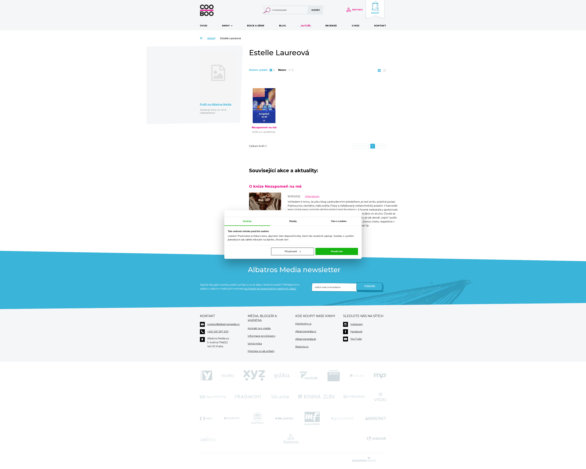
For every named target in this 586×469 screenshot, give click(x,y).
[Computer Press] (333, 375)
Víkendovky (312, 196)
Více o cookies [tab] (339, 221)
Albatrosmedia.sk (305, 339)
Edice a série (255, 25)
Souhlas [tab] (247, 221)
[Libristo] (207, 438)
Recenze (331, 25)
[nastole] (309, 375)
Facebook (356, 331)
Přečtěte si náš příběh (261, 351)
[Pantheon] (257, 418)
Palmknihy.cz (303, 323)
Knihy (226, 25)
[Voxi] (380, 396)
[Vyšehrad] (354, 396)
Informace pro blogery (261, 336)
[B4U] (212, 396)
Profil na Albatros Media (215, 104)
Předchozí (360, 146)
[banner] (211, 10)
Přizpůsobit (291, 251)
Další (381, 146)
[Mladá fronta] (312, 418)
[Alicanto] (279, 396)
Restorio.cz (302, 346)
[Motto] (227, 375)
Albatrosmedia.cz (305, 331)
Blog (282, 25)
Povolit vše (337, 251)
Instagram (356, 324)
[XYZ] (254, 375)
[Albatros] (206, 375)
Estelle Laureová (263, 132)
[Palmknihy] (231, 418)
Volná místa (255, 343)
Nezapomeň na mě (264, 127)
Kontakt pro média (259, 328)
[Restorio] (291, 438)
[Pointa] (284, 418)
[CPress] (357, 375)
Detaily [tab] (293, 221)
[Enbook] (376, 438)
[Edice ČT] (206, 418)
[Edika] (282, 375)
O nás (355, 25)
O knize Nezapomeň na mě (275, 186)
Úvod (203, 25)
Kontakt (380, 25)
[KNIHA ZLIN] (316, 396)
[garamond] (342, 418)
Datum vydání (258, 70)
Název (282, 70)
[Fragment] (248, 396)
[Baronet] (376, 418)
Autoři (306, 25)
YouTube (356, 338)
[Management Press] (380, 375)
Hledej (315, 10)
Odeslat (369, 286)
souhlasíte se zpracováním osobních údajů (270, 288)
